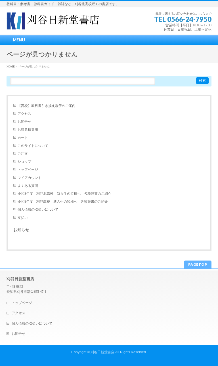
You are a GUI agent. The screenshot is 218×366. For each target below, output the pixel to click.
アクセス (24, 114)
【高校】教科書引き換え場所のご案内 (47, 106)
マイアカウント (29, 178)
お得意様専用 (28, 130)
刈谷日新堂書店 (102, 352)
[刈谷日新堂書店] (53, 23)
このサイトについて (33, 146)
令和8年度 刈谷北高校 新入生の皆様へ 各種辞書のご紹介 (64, 194)
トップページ (28, 170)
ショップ (24, 162)
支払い (23, 218)
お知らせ (21, 230)
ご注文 (23, 154)
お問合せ (24, 122)
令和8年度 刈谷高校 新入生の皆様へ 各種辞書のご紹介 (63, 202)
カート (23, 138)
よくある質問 (28, 186)
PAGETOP (197, 264)
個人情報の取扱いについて (38, 209)
